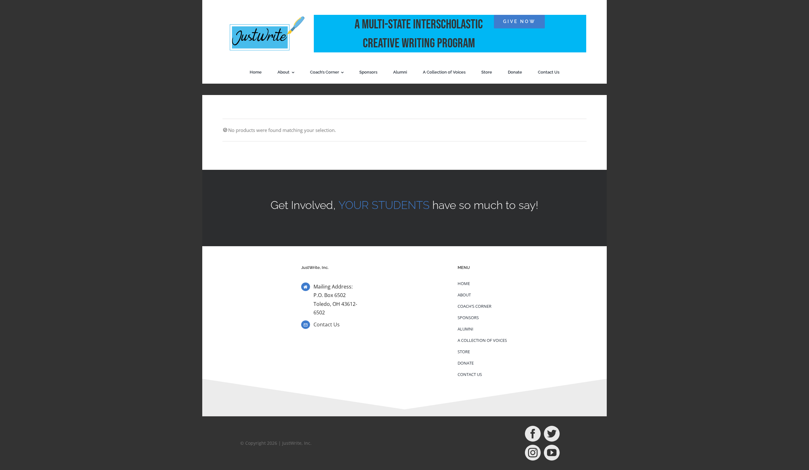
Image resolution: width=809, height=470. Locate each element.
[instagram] (533, 453)
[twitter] (552, 434)
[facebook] (533, 434)
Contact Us (326, 324)
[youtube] (552, 453)
